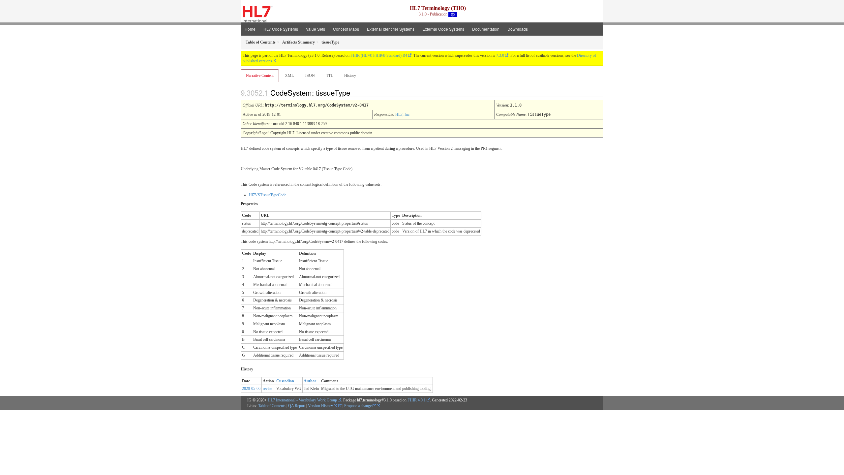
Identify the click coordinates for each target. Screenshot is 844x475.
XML (289, 75)
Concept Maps (346, 29)
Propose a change (358, 405)
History (350, 75)
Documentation (485, 29)
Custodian (285, 381)
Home (250, 29)
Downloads (517, 29)
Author (310, 381)
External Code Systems (443, 29)
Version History (321, 405)
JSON (310, 75)
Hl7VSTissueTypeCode (267, 195)
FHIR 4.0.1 (416, 400)
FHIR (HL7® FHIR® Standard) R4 (378, 55)
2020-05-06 (251, 388)
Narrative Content (260, 75)
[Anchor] (355, 92)
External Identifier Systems (390, 29)
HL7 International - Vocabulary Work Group (302, 400)
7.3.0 (500, 55)
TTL (329, 75)
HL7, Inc (402, 114)
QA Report (296, 405)
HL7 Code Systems (280, 29)
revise (267, 388)
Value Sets (315, 29)
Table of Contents (272, 405)
